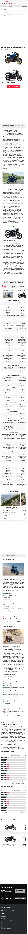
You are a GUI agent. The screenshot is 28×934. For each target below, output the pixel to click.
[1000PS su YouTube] (3, 910)
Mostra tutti (5, 286)
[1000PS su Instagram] (14, 910)
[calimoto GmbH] (17, 6)
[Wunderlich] (3, 6)
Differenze (21, 286)
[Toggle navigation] (25, 2)
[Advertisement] (14, 31)
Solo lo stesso (13, 286)
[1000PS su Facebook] (11, 910)
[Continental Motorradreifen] (10, 6)
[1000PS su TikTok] (7, 910)
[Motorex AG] (24, 6)
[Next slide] (24, 507)
